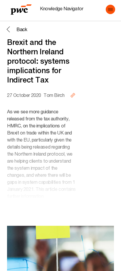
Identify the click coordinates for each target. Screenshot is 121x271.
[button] (110, 9)
